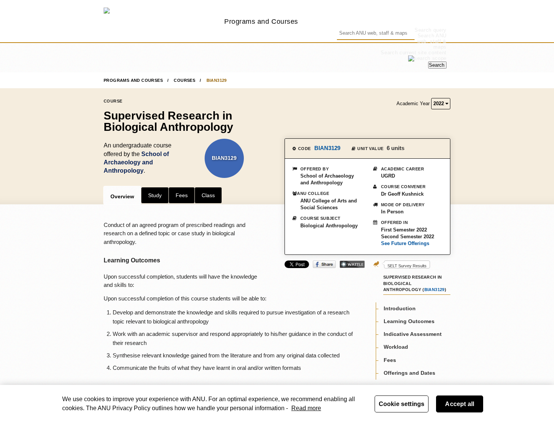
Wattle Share (352, 264)
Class (208, 195)
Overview (122, 196)
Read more (306, 408)
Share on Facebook (324, 264)
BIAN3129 (217, 80)
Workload (396, 347)
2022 (439, 103)
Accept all (459, 404)
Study (155, 195)
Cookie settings (401, 404)
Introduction (400, 308)
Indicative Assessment (413, 334)
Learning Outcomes (409, 321)
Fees (182, 195)
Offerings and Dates (409, 372)
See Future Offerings (405, 243)
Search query (431, 30)
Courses (184, 80)
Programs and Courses (261, 21)
